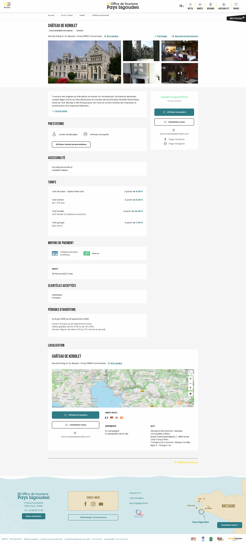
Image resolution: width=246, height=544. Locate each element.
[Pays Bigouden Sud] (220, 538)
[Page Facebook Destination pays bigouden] (85, 504)
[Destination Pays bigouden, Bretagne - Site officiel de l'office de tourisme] (123, 6)
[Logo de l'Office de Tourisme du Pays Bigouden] (34, 496)
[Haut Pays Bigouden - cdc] (235, 538)
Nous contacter (33, 516)
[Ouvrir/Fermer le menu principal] (7, 6)
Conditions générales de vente (77, 539)
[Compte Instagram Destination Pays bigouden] (93, 504)
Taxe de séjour (136, 498)
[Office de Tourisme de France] (203, 538)
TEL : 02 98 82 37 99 (33, 510)
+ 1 (179, 73)
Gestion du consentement (51, 539)
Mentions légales (31, 539)
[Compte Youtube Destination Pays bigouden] (101, 504)
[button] (181, 6)
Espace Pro (135, 492)
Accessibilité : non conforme (116, 539)
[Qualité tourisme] (139, 513)
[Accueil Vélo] (211, 538)
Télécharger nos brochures (93, 517)
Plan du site (97, 539)
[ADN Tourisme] (193, 538)
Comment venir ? (229, 525)
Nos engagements (138, 503)
